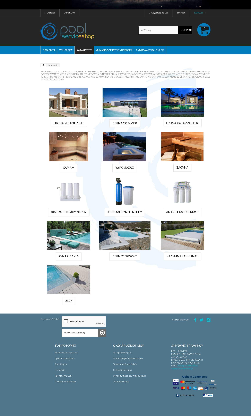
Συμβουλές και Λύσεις (150, 50)
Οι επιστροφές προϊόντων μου (128, 358)
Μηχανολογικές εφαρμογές (114, 50)
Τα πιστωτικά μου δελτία (125, 364)
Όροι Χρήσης (61, 364)
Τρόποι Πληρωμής (64, 376)
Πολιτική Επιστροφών (65, 381)
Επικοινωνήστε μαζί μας (66, 352)
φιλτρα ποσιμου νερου (68, 212)
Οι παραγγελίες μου (122, 352)
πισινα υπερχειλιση (68, 123)
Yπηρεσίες (66, 50)
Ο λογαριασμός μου (128, 345)
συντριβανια (69, 256)
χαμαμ (68, 167)
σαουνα (182, 167)
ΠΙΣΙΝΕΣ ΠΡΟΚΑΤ (124, 256)
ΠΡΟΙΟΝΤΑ (49, 50)
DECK (68, 301)
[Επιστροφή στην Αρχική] (43, 65)
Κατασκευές (84, 50)
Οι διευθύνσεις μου (122, 370)
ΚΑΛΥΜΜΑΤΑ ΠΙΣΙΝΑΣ (182, 256)
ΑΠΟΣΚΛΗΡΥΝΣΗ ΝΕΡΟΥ (124, 212)
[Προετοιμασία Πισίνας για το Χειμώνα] (125, 4)
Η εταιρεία (60, 370)
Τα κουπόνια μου (121, 381)
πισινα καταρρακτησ (182, 123)
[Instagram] (208, 319)
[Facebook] (195, 319)
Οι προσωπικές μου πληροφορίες (129, 376)
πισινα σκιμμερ (124, 123)
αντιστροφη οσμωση (182, 212)
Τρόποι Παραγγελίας (65, 358)
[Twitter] (201, 319)
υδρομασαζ (124, 167)
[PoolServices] (67, 31)
